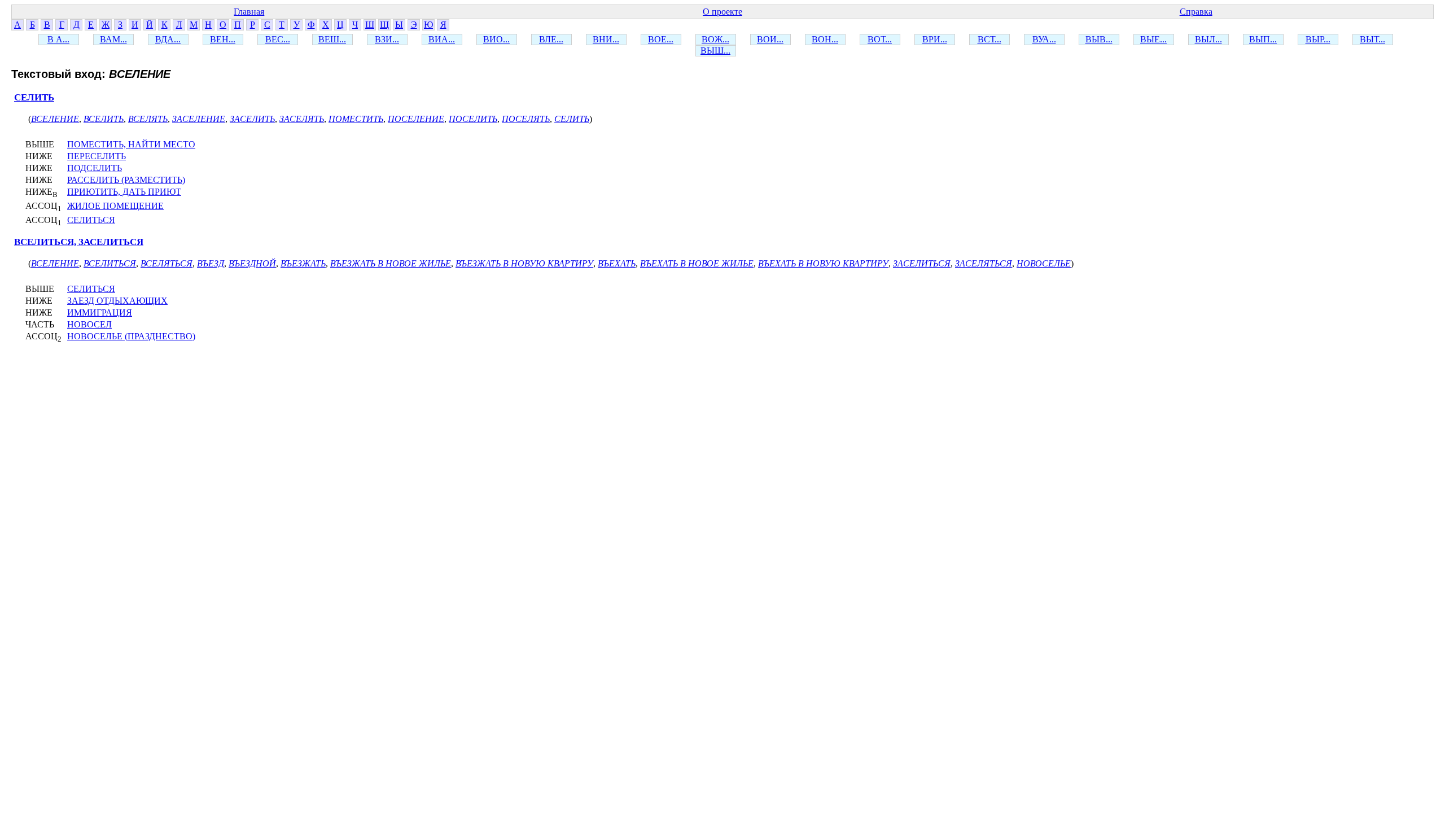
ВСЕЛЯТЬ (148, 119)
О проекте (722, 11)
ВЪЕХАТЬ (617, 263)
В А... (58, 39)
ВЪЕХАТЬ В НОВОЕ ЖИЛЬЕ (697, 263)
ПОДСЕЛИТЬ (94, 168)
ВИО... (496, 39)
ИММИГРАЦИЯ (99, 312)
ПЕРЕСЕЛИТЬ (96, 156)
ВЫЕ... (1153, 39)
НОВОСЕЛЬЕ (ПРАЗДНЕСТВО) (131, 336)
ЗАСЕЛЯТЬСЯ (983, 263)
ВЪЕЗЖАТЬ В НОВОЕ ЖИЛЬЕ (390, 263)
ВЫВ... (1099, 39)
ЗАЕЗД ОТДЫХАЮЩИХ (117, 300)
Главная (249, 11)
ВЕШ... (332, 39)
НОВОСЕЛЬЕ (1044, 263)
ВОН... (825, 39)
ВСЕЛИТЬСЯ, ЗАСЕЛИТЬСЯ (78, 242)
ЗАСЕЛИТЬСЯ (922, 263)
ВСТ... (989, 39)
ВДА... (168, 39)
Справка (1196, 11)
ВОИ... (770, 39)
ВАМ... (113, 39)
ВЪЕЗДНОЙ (252, 263)
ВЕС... (277, 39)
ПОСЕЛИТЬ (473, 119)
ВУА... (1044, 39)
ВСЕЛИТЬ (104, 119)
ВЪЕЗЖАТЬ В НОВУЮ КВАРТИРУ (524, 263)
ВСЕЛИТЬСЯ (110, 263)
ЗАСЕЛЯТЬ (301, 119)
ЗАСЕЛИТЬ (252, 119)
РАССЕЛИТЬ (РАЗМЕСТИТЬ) (126, 180)
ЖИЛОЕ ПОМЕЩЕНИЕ (115, 206)
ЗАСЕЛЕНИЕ (198, 119)
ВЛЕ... (551, 39)
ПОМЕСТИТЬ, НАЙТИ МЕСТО (131, 144)
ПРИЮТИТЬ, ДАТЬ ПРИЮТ (124, 191)
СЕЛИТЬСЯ (91, 220)
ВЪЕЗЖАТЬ (303, 263)
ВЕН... (222, 39)
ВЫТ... (1372, 39)
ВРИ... (934, 39)
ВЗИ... (387, 39)
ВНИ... (606, 39)
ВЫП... (1263, 39)
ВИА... (441, 39)
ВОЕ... (660, 39)
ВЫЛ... (1208, 39)
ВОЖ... (715, 39)
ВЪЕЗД (210, 263)
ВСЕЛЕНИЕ (55, 119)
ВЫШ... (715, 50)
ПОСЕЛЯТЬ (526, 119)
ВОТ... (880, 39)
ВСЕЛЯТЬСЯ (166, 263)
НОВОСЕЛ (89, 324)
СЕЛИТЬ (34, 97)
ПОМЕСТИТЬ (356, 119)
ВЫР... (1318, 39)
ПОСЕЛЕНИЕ (416, 119)
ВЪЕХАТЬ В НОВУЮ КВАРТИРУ (823, 263)
